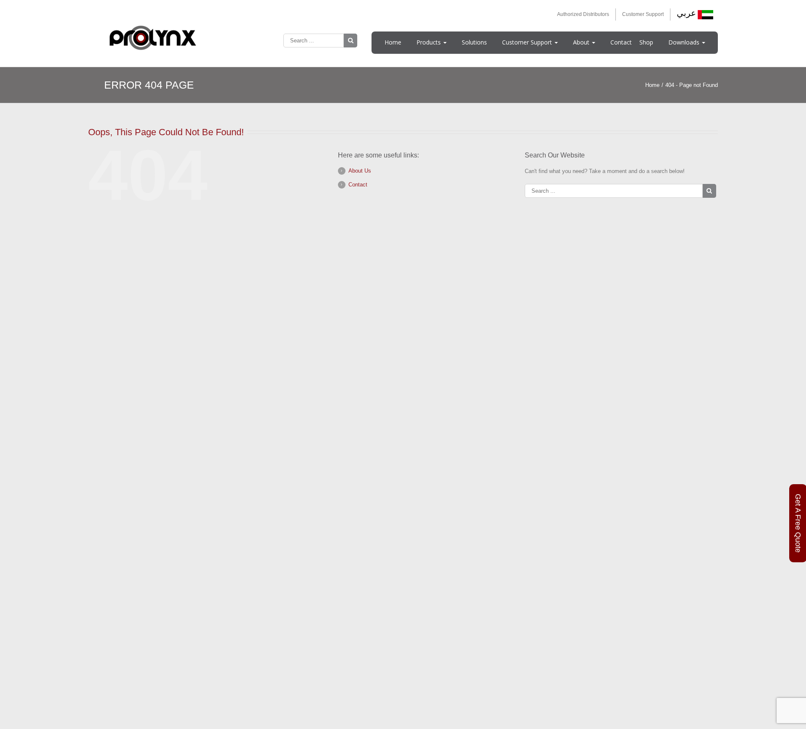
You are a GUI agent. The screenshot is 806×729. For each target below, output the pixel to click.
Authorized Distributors (583, 14)
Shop (646, 42)
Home (393, 42)
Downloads (684, 42)
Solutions (474, 42)
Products (429, 42)
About (582, 42)
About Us (359, 171)
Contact (621, 42)
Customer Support (643, 14)
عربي (686, 13)
